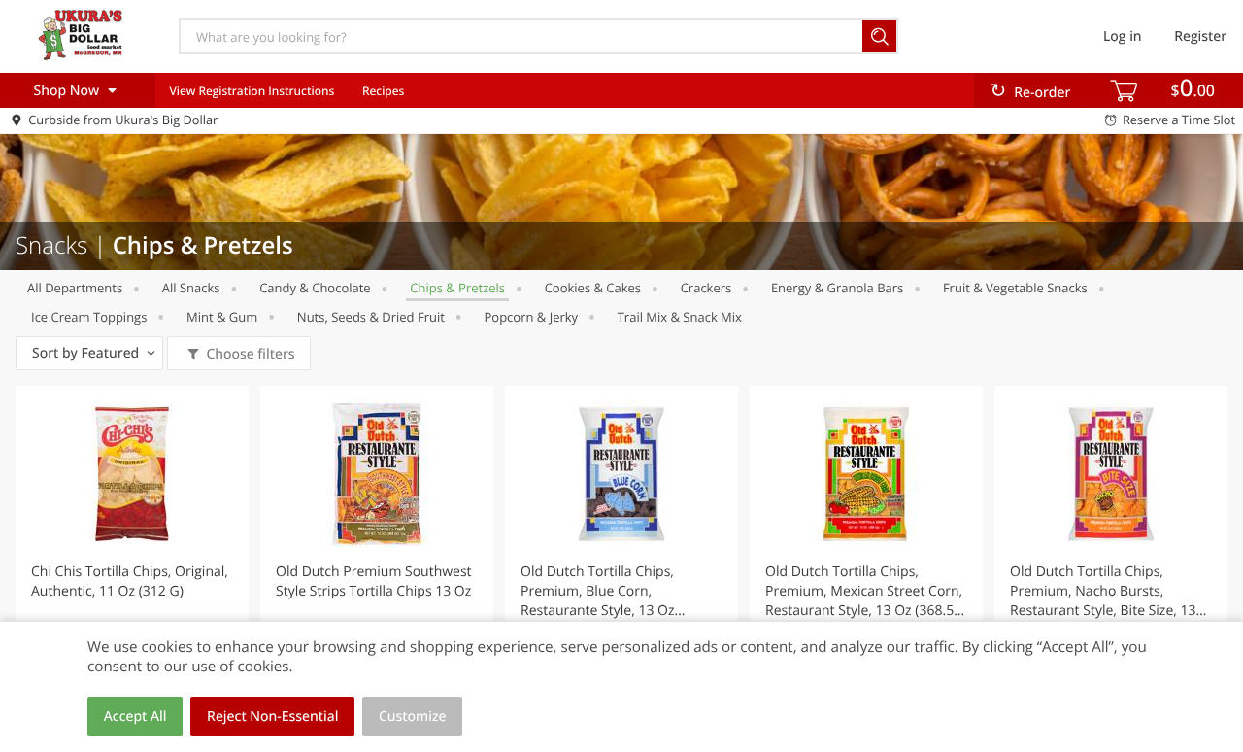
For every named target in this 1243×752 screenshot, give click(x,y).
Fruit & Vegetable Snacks (1015, 287)
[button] (132, 558)
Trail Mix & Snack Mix (680, 316)
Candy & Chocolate (315, 287)
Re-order (1042, 93)
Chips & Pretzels (457, 287)
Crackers (706, 287)
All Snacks (191, 287)
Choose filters (250, 354)
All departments (74, 287)
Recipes (383, 91)
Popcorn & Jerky (531, 316)
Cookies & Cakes (593, 287)
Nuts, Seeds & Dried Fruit (371, 316)
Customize (413, 716)
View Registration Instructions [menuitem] (251, 91)
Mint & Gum (221, 316)
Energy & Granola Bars (837, 287)
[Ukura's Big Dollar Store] (80, 36)
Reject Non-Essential (272, 716)
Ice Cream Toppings (89, 316)
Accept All (135, 716)
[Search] (880, 36)
